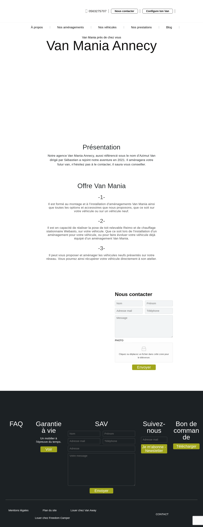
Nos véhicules (107, 27)
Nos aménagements (70, 27)
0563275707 (98, 11)
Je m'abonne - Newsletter (154, 449)
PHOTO (119, 340)
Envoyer (144, 367)
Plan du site (50, 510)
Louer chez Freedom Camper (52, 517)
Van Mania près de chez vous (101, 37)
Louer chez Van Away (83, 510)
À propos (37, 27)
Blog (169, 27)
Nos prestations (141, 27)
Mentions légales (18, 510)
